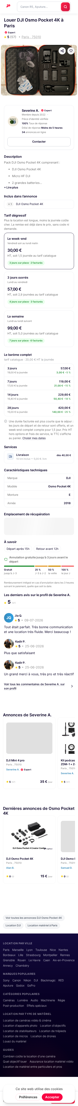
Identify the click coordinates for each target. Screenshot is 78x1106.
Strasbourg (33, 955)
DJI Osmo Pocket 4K (19, 858)
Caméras (9, 1000)
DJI (36, 980)
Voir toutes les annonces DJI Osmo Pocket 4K (34, 917)
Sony (6, 980)
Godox (20, 985)
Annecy (8, 965)
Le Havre (34, 960)
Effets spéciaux (37, 1005)
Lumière (22, 1000)
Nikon (27, 980)
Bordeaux (9, 955)
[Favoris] (71, 50)
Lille (20, 955)
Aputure (8, 985)
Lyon (29, 949)
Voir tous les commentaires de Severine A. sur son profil (34, 686)
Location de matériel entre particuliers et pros (32, 1066)
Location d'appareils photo (20, 1025)
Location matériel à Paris (42, 925)
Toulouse (41, 949)
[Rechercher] (65, 6)
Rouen (22, 960)
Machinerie (48, 1000)
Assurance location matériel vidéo (51, 1061)
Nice (53, 949)
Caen (46, 960)
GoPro (31, 985)
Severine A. (30, 110)
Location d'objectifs (53, 1025)
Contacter (39, 141)
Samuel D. (67, 867)
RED (61, 980)
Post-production (13, 1005)
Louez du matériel (14, 1041)
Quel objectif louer (15, 1061)
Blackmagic (48, 980)
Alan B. (10, 867)
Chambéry (22, 965)
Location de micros (15, 1036)
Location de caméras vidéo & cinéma (27, 1020)
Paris (6, 949)
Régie (61, 1000)
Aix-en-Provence (64, 960)
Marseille (18, 949)
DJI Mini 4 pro (15, 760)
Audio (34, 1000)
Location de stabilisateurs (19, 1031)
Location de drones (43, 1036)
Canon (16, 980)
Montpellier (50, 955)
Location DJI (13, 925)
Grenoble (9, 960)
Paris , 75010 (14, 764)
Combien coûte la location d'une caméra (29, 1056)
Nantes (63, 949)
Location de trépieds (52, 1031)
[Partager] (62, 50)
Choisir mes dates (34, 438)
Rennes (65, 955)
